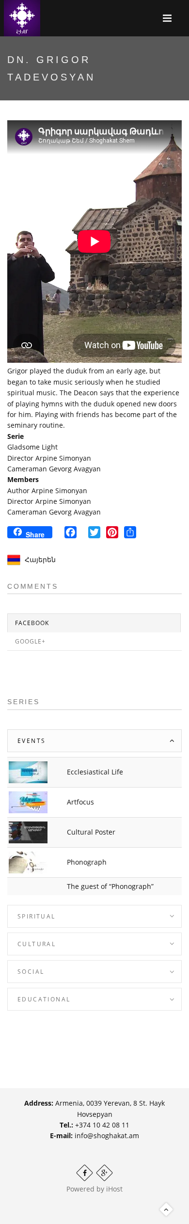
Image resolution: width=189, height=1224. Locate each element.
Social (30, 971)
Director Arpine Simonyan (49, 458)
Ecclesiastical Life (95, 771)
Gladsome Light (32, 446)
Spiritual (36, 916)
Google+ (30, 641)
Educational (43, 999)
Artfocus (80, 801)
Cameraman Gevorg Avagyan (54, 468)
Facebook (32, 623)
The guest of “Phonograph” (110, 886)
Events (31, 741)
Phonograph (87, 862)
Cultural (36, 944)
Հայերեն (40, 559)
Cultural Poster (91, 832)
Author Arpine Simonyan (47, 490)
